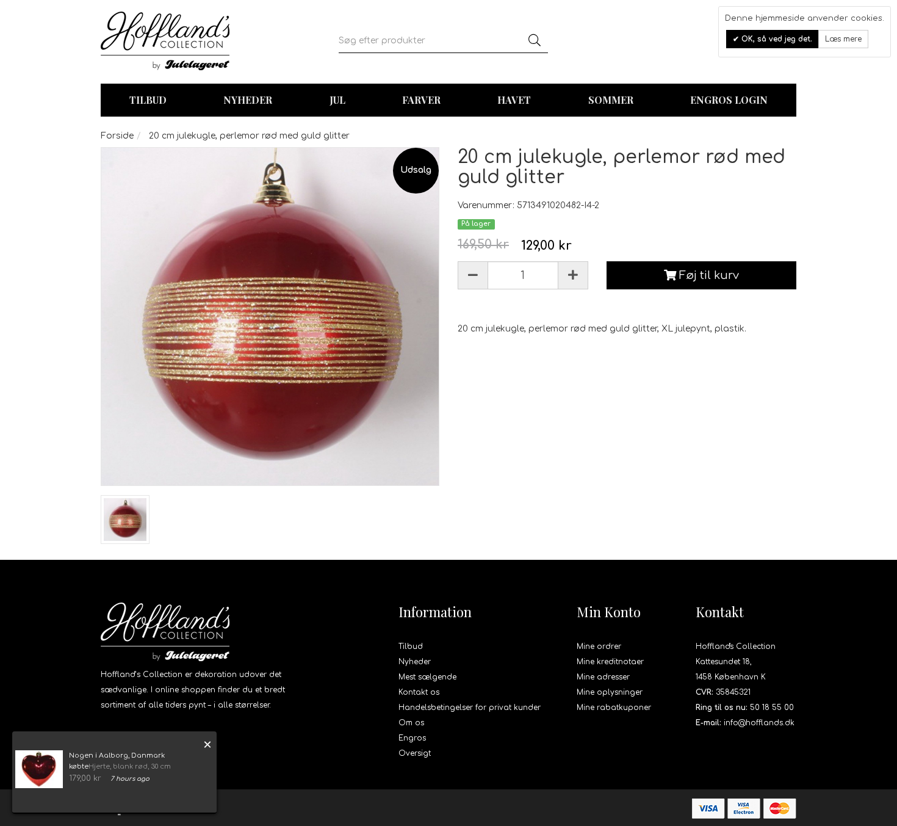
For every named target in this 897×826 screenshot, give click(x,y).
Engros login (729, 99)
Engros (412, 738)
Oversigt (414, 753)
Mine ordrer (599, 646)
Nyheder (247, 99)
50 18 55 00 (772, 707)
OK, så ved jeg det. (775, 39)
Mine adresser (603, 677)
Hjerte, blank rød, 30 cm (129, 766)
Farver (421, 99)
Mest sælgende (427, 677)
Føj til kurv (707, 275)
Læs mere (843, 39)
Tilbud (410, 646)
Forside (117, 135)
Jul (337, 99)
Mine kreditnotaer (610, 662)
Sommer (610, 99)
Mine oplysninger (610, 692)
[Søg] (534, 41)
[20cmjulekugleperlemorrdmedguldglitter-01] (125, 519)
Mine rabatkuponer (614, 707)
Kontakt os (418, 692)
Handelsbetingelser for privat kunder (469, 707)
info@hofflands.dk (759, 723)
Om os (411, 723)
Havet (514, 99)
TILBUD (148, 99)
